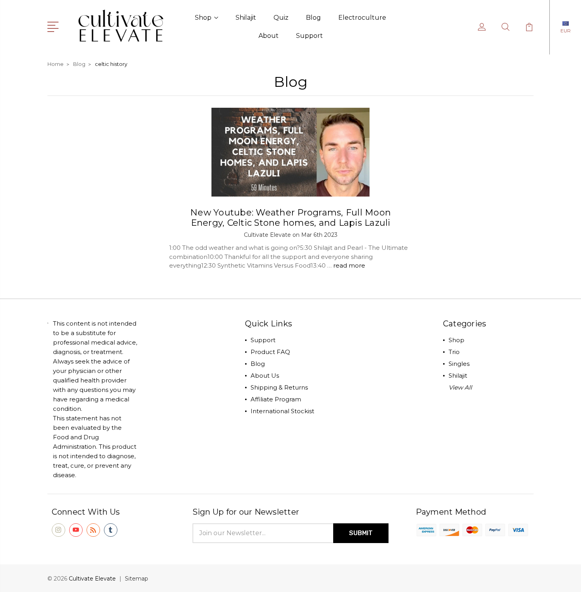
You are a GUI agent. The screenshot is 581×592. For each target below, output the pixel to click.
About (268, 35)
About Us (265, 375)
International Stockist (282, 411)
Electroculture (362, 17)
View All (460, 387)
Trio (454, 352)
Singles (459, 363)
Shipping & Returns (279, 387)
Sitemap (136, 578)
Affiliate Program (276, 399)
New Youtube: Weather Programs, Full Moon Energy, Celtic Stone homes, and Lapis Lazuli (290, 217)
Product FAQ (270, 352)
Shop (203, 17)
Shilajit (246, 17)
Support (309, 35)
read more (349, 265)
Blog (313, 17)
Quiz (281, 17)
